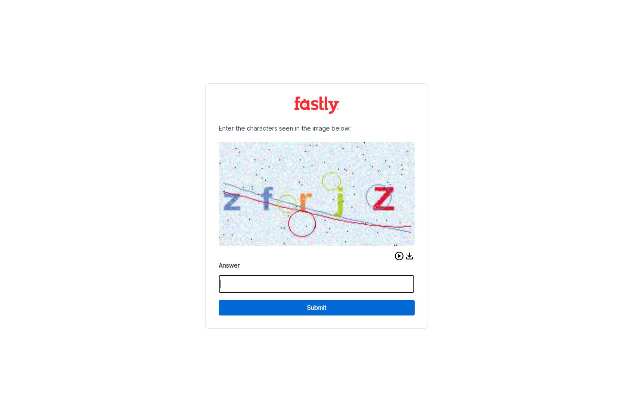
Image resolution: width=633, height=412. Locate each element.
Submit (316, 307)
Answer (229, 265)
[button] (399, 256)
